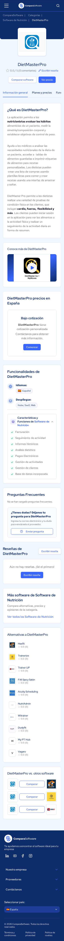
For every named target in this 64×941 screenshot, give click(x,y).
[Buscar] (58, 5)
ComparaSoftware (13, 15)
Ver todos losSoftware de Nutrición (30, 617)
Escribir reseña (50, 70)
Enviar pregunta (35, 531)
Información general (15, 92)
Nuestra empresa (16, 869)
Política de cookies (50, 934)
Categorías (34, 15)
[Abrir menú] (6, 5)
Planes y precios (42, 92)
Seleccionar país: (14, 902)
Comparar (35, 784)
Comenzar (32, 347)
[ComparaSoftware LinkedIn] (7, 856)
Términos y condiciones (10, 934)
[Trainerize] (51, 796)
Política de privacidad (30, 934)
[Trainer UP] (51, 809)
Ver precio (47, 79)
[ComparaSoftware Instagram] (30, 856)
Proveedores (13, 879)
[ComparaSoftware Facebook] (23, 856)
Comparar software (22, 79)
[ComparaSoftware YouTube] (15, 856)
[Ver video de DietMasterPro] (32, 268)
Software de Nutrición (15, 20)
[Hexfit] (51, 784)
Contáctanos (14, 889)
